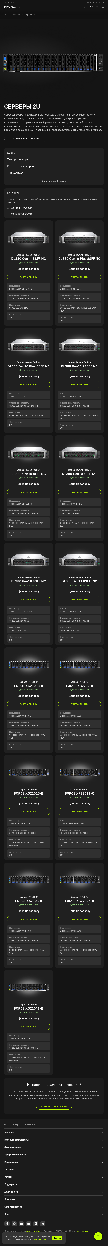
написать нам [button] (82, 1231)
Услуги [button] (8, 1176)
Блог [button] (6, 1214)
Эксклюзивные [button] (12, 1147)
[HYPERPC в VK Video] (35, 1223)
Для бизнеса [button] (11, 1191)
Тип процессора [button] (17, 159)
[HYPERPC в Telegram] (42, 1223)
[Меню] (103, 6)
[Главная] (5, 14)
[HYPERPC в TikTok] (7, 1223)
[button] (9, 2)
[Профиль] (97, 6)
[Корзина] (91, 6)
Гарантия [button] (9, 1169)
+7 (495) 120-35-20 (95, 2)
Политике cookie (39, 1239)
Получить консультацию (54, 1106)
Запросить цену (28, 277)
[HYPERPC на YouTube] (21, 1223)
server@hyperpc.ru (21, 213)
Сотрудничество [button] (13, 1206)
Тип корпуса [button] (15, 173)
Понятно (57, 1238)
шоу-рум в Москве (34, 1231)
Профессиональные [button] (15, 1154)
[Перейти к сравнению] (85, 6)
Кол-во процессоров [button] (20, 166)
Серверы (16, 14)
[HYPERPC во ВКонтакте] (28, 1223)
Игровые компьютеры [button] (16, 1139)
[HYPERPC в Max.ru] (14, 1223)
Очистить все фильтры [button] (54, 180)
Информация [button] (11, 1162)
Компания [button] (9, 1199)
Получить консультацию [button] (25, 138)
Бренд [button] (11, 153)
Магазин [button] (9, 1132)
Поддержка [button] (10, 1184)
